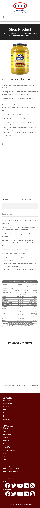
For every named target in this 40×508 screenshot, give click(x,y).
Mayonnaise (7, 434)
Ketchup (5, 428)
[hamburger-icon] (3, 17)
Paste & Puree (7, 447)
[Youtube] (20, 485)
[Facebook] (7, 485)
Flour (4, 453)
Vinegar (5, 444)
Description (7, 214)
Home (5, 33)
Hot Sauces (6, 441)
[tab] (7, 214)
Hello (18, 504)
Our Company (7, 403)
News (4, 416)
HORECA (14, 33)
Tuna (4, 460)
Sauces (5, 437)
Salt (4, 456)
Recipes (5, 413)
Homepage (6, 400)
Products (6, 406)
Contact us (6, 419)
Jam (4, 431)
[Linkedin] (26, 485)
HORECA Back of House (29, 33)
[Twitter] (14, 485)
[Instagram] (32, 485)
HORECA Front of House (11, 468)
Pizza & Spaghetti (9, 450)
